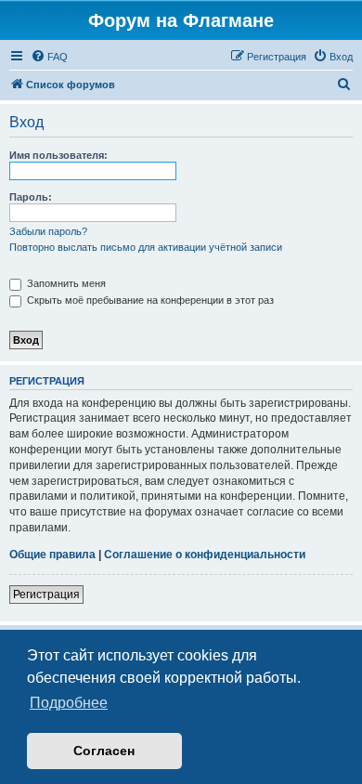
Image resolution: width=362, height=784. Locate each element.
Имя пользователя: (58, 155)
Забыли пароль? (48, 231)
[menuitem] (49, 57)
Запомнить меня (65, 283)
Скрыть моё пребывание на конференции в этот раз (149, 300)
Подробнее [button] (69, 703)
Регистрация (46, 594)
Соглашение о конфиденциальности (204, 554)
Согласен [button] (104, 750)
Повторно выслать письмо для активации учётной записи (145, 247)
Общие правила (52, 554)
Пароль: (30, 197)
